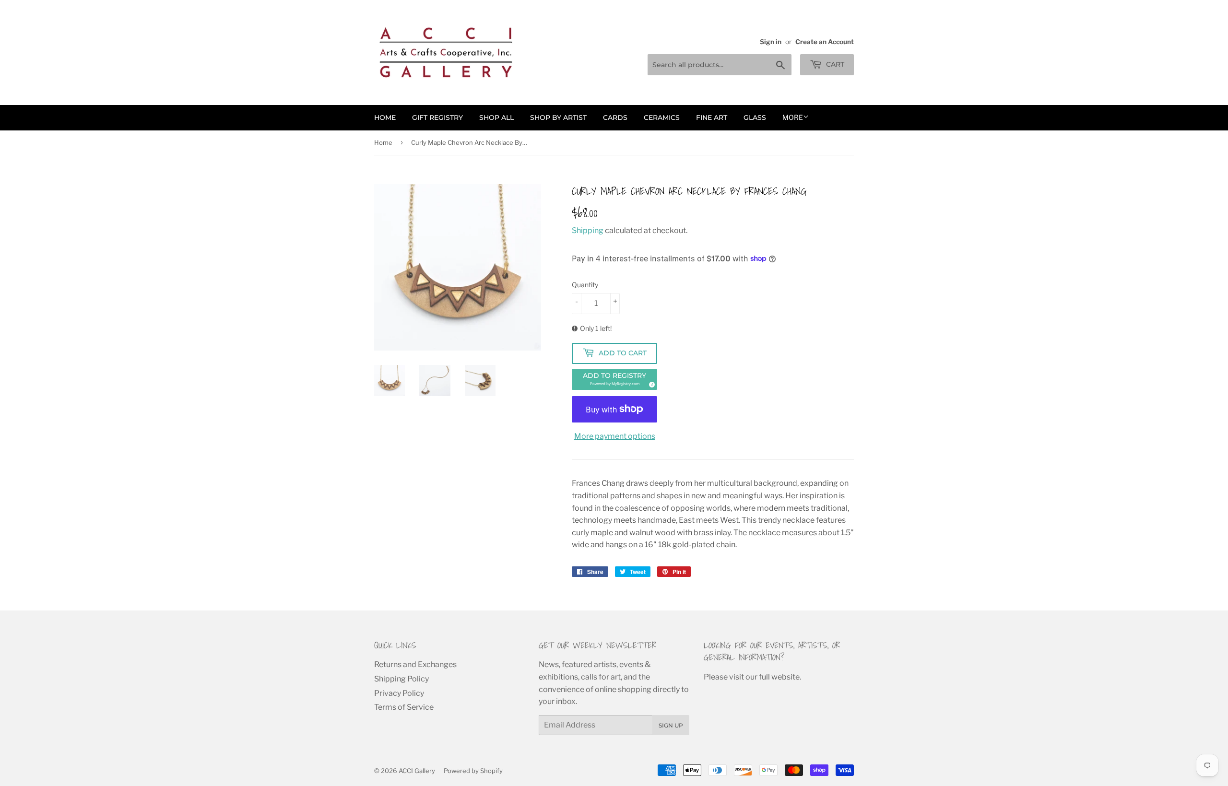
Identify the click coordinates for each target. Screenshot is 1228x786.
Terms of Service (404, 707)
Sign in (770, 42)
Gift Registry (437, 117)
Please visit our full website (752, 676)
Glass (755, 117)
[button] (614, 379)
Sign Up (671, 725)
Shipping (587, 230)
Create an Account (824, 42)
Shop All (496, 117)
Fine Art (711, 117)
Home (385, 117)
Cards (615, 117)
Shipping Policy (401, 678)
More (792, 117)
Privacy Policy (399, 693)
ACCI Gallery (417, 770)
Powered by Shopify (473, 770)
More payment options (614, 436)
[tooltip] (650, 383)
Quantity (585, 285)
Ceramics (662, 117)
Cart (834, 64)
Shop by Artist (558, 117)
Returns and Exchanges (415, 664)
